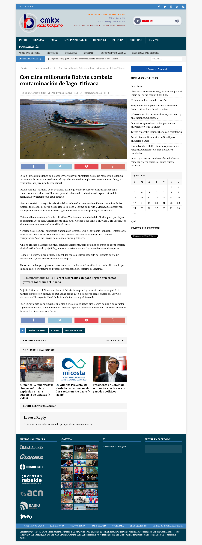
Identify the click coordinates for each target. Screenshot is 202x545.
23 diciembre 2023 (35, 93)
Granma (38, 40)
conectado (53, 424)
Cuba (53, 40)
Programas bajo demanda (145, 53)
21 (164, 203)
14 (164, 197)
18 (142, 203)
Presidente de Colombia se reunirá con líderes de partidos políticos (109, 388)
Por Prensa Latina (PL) (64, 93)
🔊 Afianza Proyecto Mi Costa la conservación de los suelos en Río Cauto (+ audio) (73, 389)
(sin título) (137, 86)
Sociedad (136, 40)
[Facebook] (159, 6)
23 (178, 203)
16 (178, 197)
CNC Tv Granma (77, 526)
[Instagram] (171, 6)
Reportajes (52, 53)
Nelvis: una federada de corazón (149, 100)
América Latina (37, 330)
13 (156, 197)
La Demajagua (57, 526)
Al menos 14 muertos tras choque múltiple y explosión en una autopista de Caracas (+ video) (36, 391)
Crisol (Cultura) (138, 526)
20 (156, 203)
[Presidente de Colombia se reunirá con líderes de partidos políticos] (110, 380)
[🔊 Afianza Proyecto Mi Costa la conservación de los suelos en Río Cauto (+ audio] (73, 380)
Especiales (89, 53)
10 (134, 197)
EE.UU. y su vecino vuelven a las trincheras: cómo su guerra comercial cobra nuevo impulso (155, 162)
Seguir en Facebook (156, 69)
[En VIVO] (183, 6)
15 (171, 197)
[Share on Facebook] (33, 166)
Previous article (34, 340)
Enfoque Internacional (113, 53)
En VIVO (154, 40)
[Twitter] (165, 6)
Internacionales (75, 40)
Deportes (99, 40)
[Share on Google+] (113, 166)
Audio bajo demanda (30, 53)
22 (171, 203)
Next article (115, 340)
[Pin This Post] (86, 166)
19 (149, 203)
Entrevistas (71, 53)
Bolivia (55, 330)
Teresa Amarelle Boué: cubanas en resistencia (156, 132)
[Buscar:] (166, 58)
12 (149, 197)
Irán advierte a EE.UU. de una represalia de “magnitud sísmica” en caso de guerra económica (155, 149)
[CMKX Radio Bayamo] (43, 22)
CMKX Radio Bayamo (34, 526)
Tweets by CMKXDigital (114, 446)
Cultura (117, 40)
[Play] (138, 21)
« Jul (133, 221)
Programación (29, 47)
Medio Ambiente (74, 330)
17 (134, 203)
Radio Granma (99, 526)
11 (142, 197)
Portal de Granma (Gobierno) (168, 526)
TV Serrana (118, 526)
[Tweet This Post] (60, 166)
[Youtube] (177, 6)
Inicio (23, 40)
